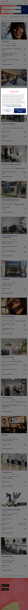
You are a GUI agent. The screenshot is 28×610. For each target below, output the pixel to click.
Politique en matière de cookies (14, 106)
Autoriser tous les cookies (20, 110)
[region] (14, 101)
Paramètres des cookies (7, 110)
